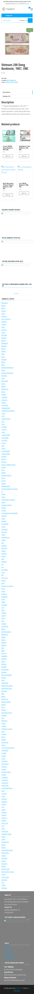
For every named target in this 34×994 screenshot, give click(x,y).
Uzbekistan (4, 858)
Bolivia (3, 370)
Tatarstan (4, 818)
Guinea (3, 535)
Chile (2, 421)
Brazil (2, 378)
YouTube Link (16, 293)
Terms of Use (8, 947)
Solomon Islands (6, 772)
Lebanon (3, 613)
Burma (3, 392)
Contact (22, 24)
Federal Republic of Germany (9, 489)
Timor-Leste (4, 823)
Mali (2, 648)
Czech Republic (5, 451)
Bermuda (4, 359)
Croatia (3, 443)
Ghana (3, 518)
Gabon (3, 502)
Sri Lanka (3, 793)
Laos (2, 607)
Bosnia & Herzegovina (7, 373)
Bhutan (3, 362)
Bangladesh (4, 343)
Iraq (2, 567)
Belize (3, 354)
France (3, 497)
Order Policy (7, 952)
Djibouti (3, 459)
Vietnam (16, 82)
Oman (3, 707)
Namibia (3, 677)
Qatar (3, 731)
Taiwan (3, 810)
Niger (2, 694)
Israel (3, 572)
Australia (3, 330)
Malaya (3, 640)
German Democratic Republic (9, 513)
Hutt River (4, 553)
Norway (3, 704)
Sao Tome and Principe (7, 748)
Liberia (3, 618)
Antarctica (4, 316)
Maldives (4, 645)
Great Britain (4, 524)
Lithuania (3, 624)
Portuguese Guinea (6, 729)
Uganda (3, 845)
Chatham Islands (5, 419)
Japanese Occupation (7, 586)
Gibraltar (3, 521)
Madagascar (4, 634)
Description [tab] (6, 92)
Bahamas (4, 338)
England (3, 473)
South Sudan (4, 785)
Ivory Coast (4, 578)
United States (5, 853)
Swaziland (4, 801)
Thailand (3, 820)
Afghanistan (4, 303)
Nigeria (3, 696)
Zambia (3, 885)
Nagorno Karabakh (6, 675)
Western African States (7, 872)
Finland (3, 494)
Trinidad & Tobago (6, 834)
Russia (3, 737)
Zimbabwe (4, 888)
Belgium (3, 351)
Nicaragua (4, 691)
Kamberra (4, 594)
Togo (2, 826)
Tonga (3, 828)
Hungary (3, 551)
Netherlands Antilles (7, 686)
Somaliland (4, 777)
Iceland (3, 556)
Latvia (3, 610)
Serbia (3, 758)
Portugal (3, 726)
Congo (3, 432)
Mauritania (4, 656)
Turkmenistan (5, 842)
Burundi (3, 394)
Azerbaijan (4, 335)
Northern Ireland (6, 702)
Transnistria (4, 831)
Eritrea (3, 478)
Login (27, 3)
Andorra (3, 311)
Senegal (3, 756)
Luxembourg (4, 626)
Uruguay (3, 855)
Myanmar (4, 672)
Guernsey (4, 532)
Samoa (3, 745)
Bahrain (3, 340)
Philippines (4, 721)
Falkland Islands (5, 486)
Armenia (3, 324)
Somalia (3, 774)
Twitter (19, 24)
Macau (3, 629)
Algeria (3, 308)
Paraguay (3, 715)
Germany (4, 516)
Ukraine (3, 847)
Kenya (3, 599)
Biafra (3, 365)
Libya (2, 621)
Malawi (3, 637)
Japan (2, 583)
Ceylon (3, 413)
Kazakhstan (4, 597)
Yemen (3, 874)
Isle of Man (4, 570)
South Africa (4, 780)
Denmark (3, 456)
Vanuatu (3, 861)
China (2, 424)
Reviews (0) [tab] (6, 96)
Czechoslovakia (5, 454)
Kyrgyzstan (4, 605)
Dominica (3, 462)
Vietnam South (5, 869)
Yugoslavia (4, 880)
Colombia (4, 427)
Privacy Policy (8, 950)
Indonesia (4, 561)
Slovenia (3, 769)
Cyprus (3, 448)
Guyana (3, 540)
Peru (2, 718)
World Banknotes (11, 80)
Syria (2, 807)
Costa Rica (4, 440)
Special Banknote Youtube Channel (8, 24)
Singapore (4, 766)
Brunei (3, 384)
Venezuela (4, 864)
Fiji (2, 491)
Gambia (3, 508)
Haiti (2, 543)
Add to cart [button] (7, 156)
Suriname (4, 799)
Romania (3, 734)
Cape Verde (4, 405)
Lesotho (3, 615)
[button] (29, 32)
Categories (9, 15)
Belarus (3, 348)
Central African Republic (7, 411)
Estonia (3, 481)
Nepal (3, 680)
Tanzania (3, 815)
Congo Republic (5, 435)
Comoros (4, 429)
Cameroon (4, 400)
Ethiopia (3, 483)
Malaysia (3, 642)
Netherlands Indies (6, 688)
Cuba (2, 446)
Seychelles (4, 761)
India (2, 559)
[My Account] (26, 8)
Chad (2, 416)
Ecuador (3, 467)
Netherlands (4, 683)
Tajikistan (4, 812)
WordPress (18, 988)
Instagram (12, 24)
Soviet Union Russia (6, 788)
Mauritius (4, 659)
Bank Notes (7, 82)
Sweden (3, 804)
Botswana (4, 375)
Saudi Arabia (4, 750)
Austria (3, 332)
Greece (3, 526)
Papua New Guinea (6, 713)
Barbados (4, 346)
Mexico (3, 661)
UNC (12, 82)
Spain (3, 791)
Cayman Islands (5, 408)
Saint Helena (4, 742)
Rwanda (3, 739)
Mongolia (4, 667)
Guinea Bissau (5, 537)
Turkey (3, 839)
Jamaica (3, 580)
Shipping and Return (9, 958)
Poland (3, 723)
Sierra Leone (5, 764)
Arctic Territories (6, 319)
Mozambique (5, 669)
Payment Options (9, 955)
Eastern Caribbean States (8, 464)
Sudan (3, 796)
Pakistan (3, 710)
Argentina (4, 322)
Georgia (3, 510)
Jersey (3, 588)
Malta (3, 651)
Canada (3, 402)
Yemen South (5, 877)
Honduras (4, 545)
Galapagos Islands (6, 505)
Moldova (3, 664)
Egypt (2, 470)
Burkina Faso (4, 389)
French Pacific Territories (8, 499)
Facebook (15, 24)
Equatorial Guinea (6, 475)
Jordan (3, 591)
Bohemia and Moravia (7, 367)
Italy (2, 575)
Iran (2, 564)
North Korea (4, 699)
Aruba (3, 327)
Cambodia (4, 397)
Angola (3, 313)
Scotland (3, 753)
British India (4, 381)
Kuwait (3, 602)
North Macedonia (6, 632)
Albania (3, 305)
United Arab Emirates (7, 850)
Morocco (3, 653)
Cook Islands (4, 438)
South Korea (4, 783)
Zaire (2, 882)
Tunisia (3, 837)
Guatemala (4, 529)
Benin (3, 357)
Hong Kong (4, 548)
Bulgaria (3, 386)
